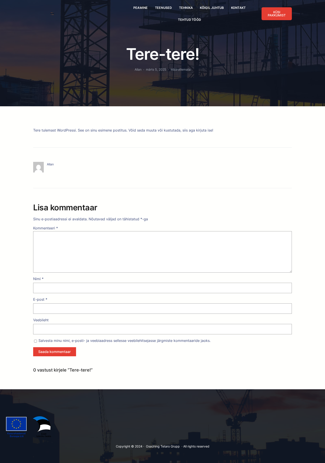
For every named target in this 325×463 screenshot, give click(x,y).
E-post (40, 299)
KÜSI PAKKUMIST (277, 13)
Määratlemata (181, 69)
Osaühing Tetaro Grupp (163, 446)
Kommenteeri (45, 228)
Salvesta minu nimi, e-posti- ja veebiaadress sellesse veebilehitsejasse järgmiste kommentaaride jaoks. (124, 340)
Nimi (38, 279)
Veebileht (41, 320)
